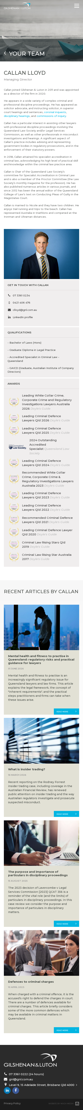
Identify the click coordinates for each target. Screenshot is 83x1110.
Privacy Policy (12, 1103)
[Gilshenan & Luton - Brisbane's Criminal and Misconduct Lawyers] (17, 6)
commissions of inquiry (51, 115)
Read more (62, 712)
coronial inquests (55, 112)
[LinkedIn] (7, 1090)
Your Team (25, 53)
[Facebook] (15, 1090)
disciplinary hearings (17, 115)
